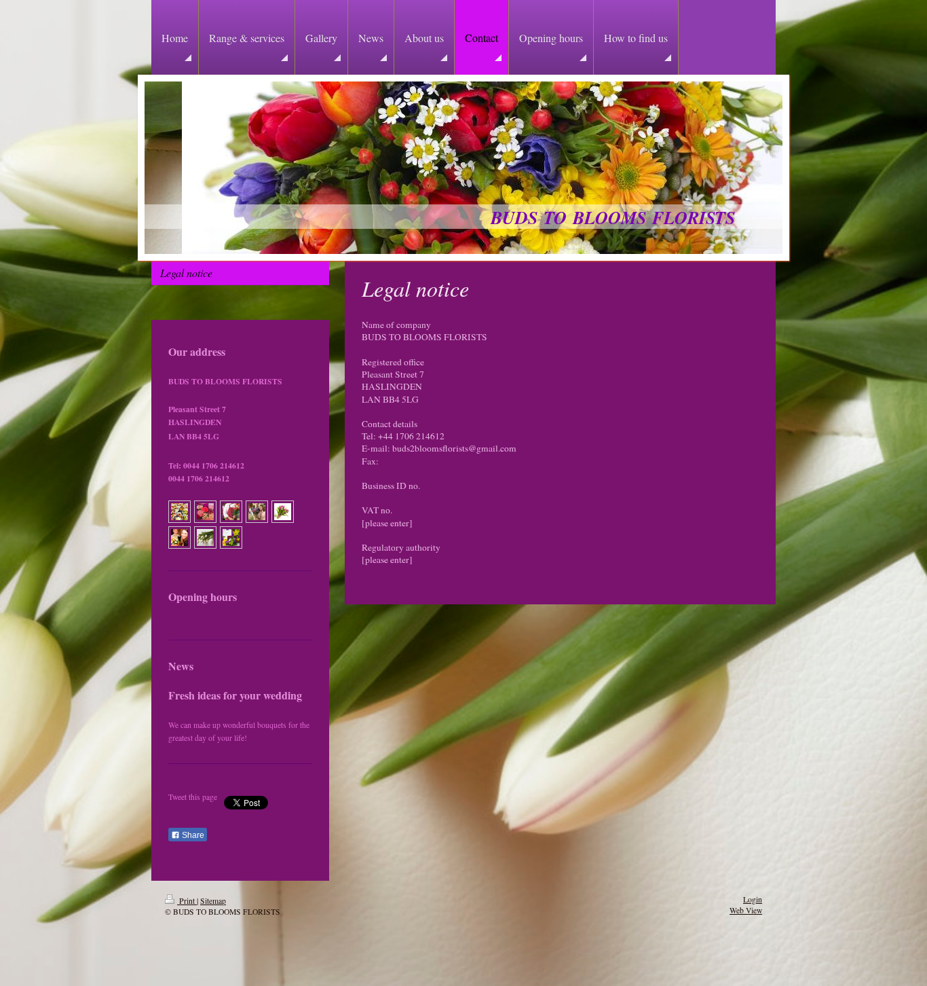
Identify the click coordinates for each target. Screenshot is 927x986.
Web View (746, 910)
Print (187, 901)
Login (752, 899)
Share (192, 835)
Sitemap (213, 901)
